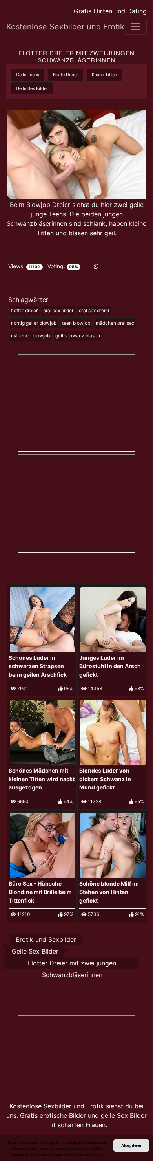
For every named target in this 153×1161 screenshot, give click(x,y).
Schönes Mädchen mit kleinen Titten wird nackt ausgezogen (42, 779)
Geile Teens (27, 74)
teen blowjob (76, 323)
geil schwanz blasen (77, 336)
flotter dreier (24, 310)
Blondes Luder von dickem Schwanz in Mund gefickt (105, 779)
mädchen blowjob (30, 336)
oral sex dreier (94, 310)
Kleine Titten (104, 74)
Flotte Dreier (65, 74)
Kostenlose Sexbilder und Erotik (47, 26)
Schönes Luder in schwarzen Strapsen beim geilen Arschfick (38, 666)
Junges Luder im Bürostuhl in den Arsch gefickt (110, 666)
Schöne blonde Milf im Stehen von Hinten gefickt (109, 892)
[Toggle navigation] (136, 27)
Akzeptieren (131, 1145)
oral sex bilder (58, 310)
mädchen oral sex (115, 323)
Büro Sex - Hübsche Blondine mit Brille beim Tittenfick (40, 892)
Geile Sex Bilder (32, 88)
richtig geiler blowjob (33, 323)
